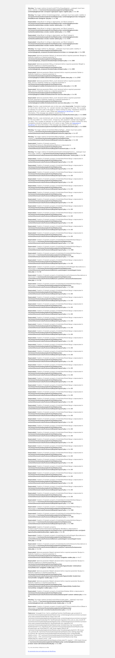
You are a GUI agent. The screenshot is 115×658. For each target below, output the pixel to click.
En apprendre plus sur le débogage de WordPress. (42, 651)
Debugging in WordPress (65, 111)
